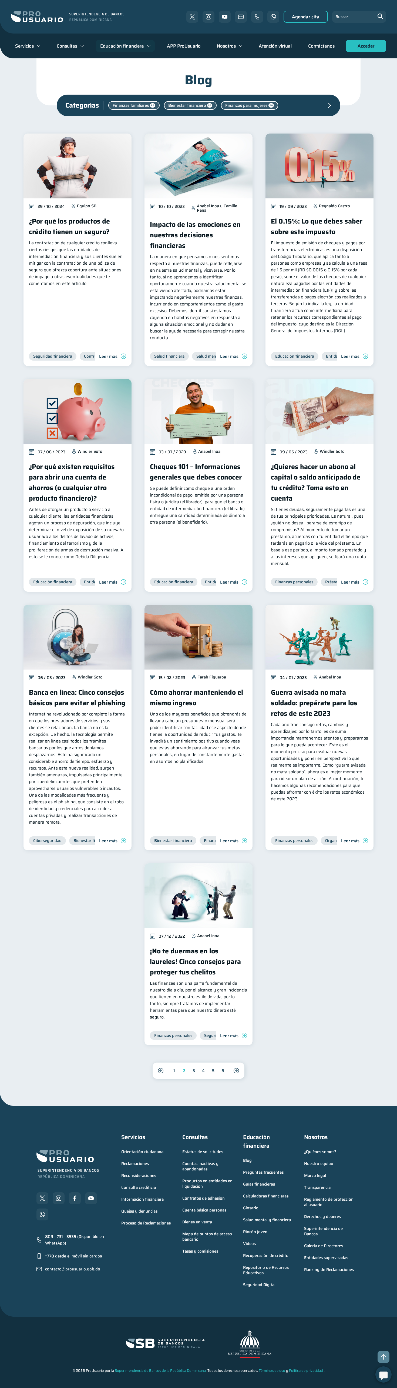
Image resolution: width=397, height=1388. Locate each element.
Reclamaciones (135, 1163)
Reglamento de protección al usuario (329, 1202)
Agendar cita (305, 16)
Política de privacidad (306, 1370)
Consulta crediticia (138, 1187)
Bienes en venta (197, 1222)
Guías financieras (259, 1184)
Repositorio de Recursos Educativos (266, 1270)
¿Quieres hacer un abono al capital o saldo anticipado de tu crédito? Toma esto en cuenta (316, 482)
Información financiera (142, 1199)
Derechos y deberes (322, 1216)
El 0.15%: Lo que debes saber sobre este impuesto (316, 226)
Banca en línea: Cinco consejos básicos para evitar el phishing (77, 697)
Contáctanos (321, 45)
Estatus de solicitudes (202, 1152)
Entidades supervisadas (326, 1257)
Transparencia (317, 1187)
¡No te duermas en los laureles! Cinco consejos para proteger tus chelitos (195, 961)
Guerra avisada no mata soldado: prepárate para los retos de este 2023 (314, 703)
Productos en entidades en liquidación (208, 1184)
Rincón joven (255, 1232)
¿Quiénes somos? (320, 1152)
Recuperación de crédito (265, 1255)
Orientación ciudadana (142, 1152)
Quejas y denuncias (139, 1211)
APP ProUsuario (184, 45)
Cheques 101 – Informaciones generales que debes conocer (196, 471)
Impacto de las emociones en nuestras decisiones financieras (195, 235)
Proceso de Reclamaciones (146, 1223)
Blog (247, 1160)
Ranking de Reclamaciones (329, 1269)
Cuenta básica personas (204, 1210)
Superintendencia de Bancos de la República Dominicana (160, 1370)
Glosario (250, 1208)
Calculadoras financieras (265, 1196)
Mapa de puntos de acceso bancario (207, 1237)
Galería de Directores (323, 1246)
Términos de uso (272, 1370)
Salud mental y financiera (267, 1220)
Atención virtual (275, 45)
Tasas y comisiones (200, 1251)
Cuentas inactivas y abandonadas (201, 1166)
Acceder (364, 47)
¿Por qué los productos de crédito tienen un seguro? (69, 226)
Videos (249, 1243)
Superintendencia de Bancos (324, 1231)
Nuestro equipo (318, 1163)
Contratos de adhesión (203, 1198)
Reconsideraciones (138, 1175)
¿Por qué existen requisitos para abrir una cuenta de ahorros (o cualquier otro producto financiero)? (72, 482)
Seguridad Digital (259, 1285)
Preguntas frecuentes (263, 1172)
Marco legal (315, 1175)
